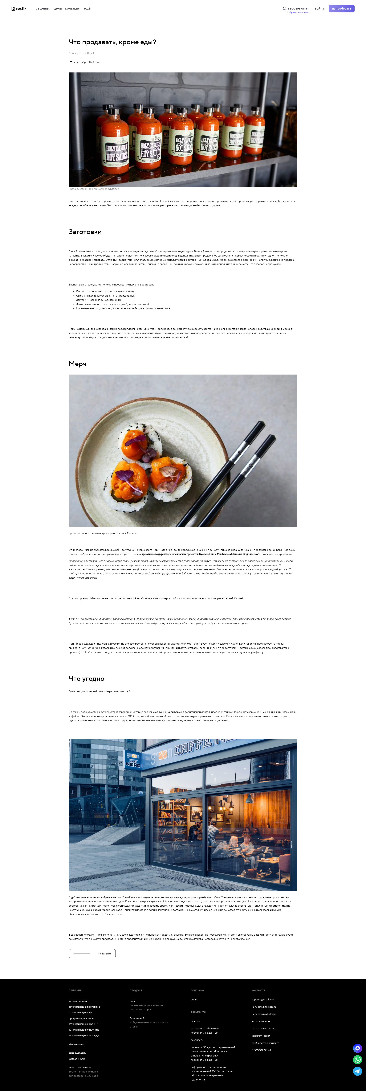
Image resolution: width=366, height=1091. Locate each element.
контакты (72, 8)
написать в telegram (264, 1007)
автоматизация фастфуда (84, 1035)
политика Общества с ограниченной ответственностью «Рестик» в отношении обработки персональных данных (213, 1054)
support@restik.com (263, 999)
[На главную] (22, 8)
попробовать (341, 8)
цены (58, 8)
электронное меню (80, 1067)
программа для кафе (81, 1018)
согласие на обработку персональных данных (205, 1031)
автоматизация (78, 1001)
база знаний (137, 1018)
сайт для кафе (77, 1058)
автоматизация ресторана (84, 1007)
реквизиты (197, 1040)
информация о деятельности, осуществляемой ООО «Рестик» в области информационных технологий (212, 1073)
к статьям (104, 953)
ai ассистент (76, 1044)
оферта (195, 1021)
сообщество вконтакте (265, 1043)
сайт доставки (77, 1053)
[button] (357, 1048)
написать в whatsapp (264, 1014)
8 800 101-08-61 (261, 1050)
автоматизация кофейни (83, 1024)
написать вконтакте (263, 1028)
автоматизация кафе (81, 1012)
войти (319, 8)
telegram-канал (261, 1036)
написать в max (261, 1021)
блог (132, 1001)
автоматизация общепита (84, 1030)
